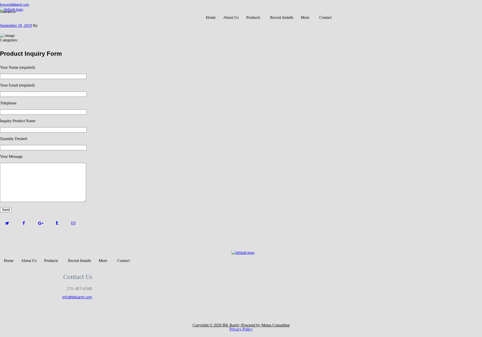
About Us (231, 17)
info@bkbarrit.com (77, 297)
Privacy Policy (241, 329)
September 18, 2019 (16, 25)
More (305, 17)
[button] (254, 17)
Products (253, 17)
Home (211, 17)
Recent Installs (281, 17)
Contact (325, 17)
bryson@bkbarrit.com (14, 5)
